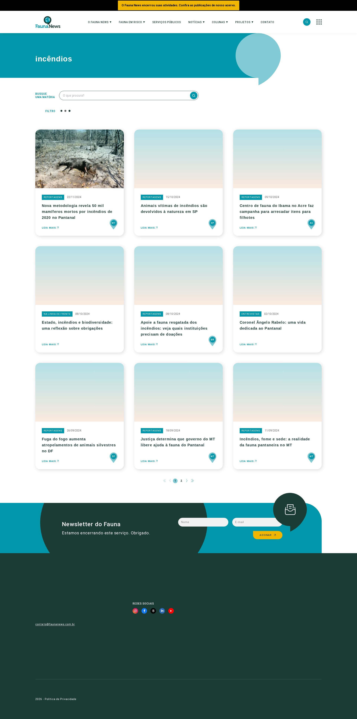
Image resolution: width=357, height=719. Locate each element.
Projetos (242, 22)
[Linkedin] (162, 611)
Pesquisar (150, 110)
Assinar (265, 535)
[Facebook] (144, 611)
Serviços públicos (166, 22)
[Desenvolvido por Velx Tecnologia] (300, 699)
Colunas (218, 22)
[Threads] (153, 611)
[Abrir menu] (319, 22)
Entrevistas (251, 314)
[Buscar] (307, 22)
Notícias (195, 22)
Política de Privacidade (61, 699)
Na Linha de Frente (57, 314)
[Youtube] (171, 611)
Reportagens (53, 197)
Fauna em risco (130, 22)
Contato (267, 22)
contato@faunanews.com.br (55, 624)
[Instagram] (135, 611)
